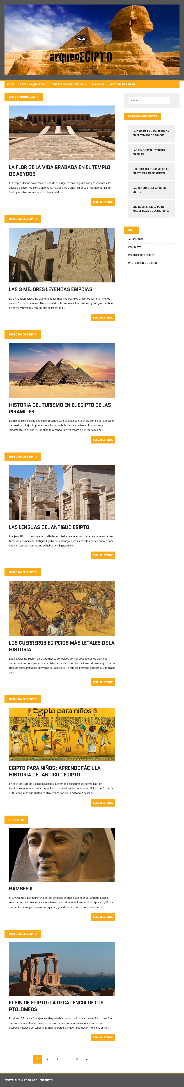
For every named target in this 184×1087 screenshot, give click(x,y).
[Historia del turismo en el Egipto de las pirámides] (62, 396)
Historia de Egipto (122, 84)
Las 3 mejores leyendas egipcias (50, 289)
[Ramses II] (62, 879)
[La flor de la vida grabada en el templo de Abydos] (62, 158)
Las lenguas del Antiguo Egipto (49, 527)
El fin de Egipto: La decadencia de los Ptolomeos (56, 1006)
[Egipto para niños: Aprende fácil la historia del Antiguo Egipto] (62, 759)
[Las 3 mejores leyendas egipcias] (62, 280)
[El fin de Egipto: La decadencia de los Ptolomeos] (62, 993)
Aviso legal (136, 239)
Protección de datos (142, 263)
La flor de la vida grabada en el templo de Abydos (59, 170)
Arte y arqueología (33, 84)
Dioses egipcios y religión (69, 84)
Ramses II (21, 888)
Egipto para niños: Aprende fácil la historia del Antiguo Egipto (54, 771)
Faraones (98, 84)
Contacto (135, 247)
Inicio (11, 84)
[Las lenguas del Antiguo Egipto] (62, 518)
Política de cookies (141, 255)
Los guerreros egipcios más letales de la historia (62, 646)
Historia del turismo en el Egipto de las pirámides (60, 408)
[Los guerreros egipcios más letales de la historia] (62, 633)
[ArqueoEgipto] (92, 40)
